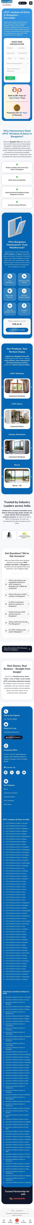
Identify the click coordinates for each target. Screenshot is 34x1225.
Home (3, 1222)
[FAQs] (30, 1220)
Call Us (17, 1223)
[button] (30, 3)
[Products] (10, 1220)
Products (10, 1222)
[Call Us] (17, 1220)
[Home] (4, 1220)
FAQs (30, 1222)
